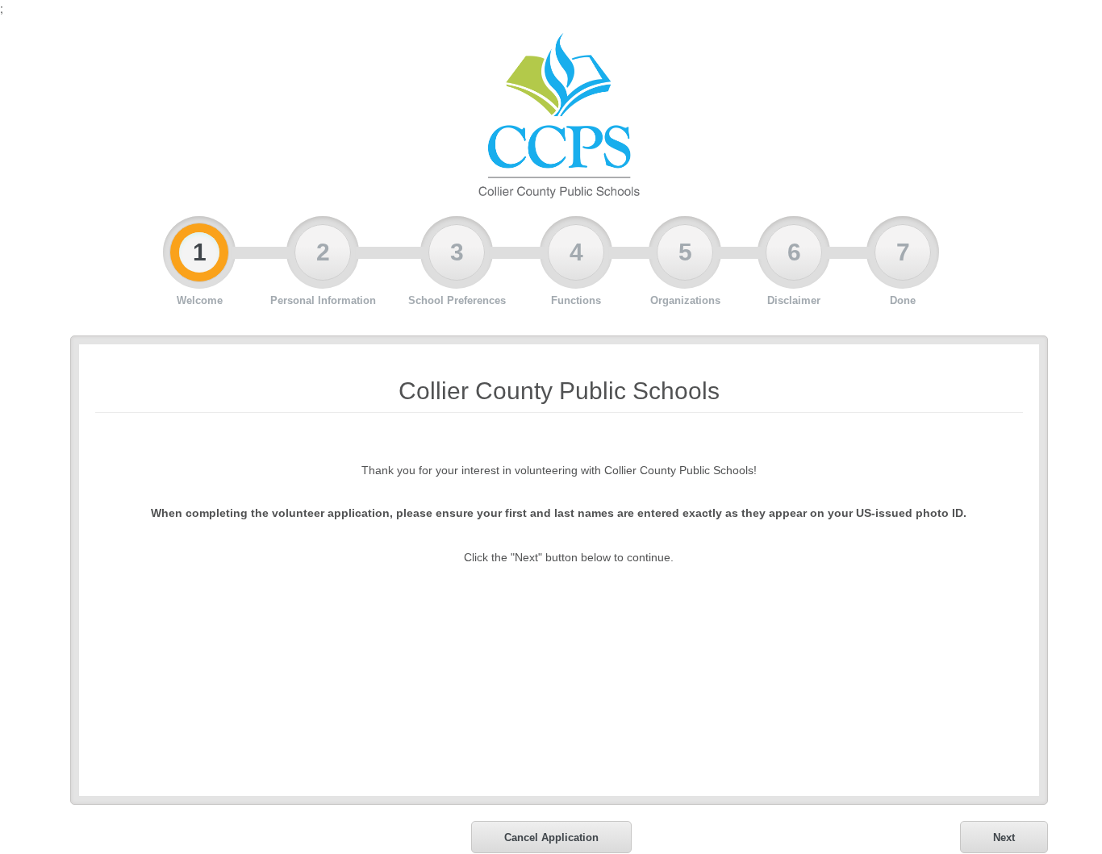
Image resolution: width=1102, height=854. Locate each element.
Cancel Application (551, 837)
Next (1004, 837)
